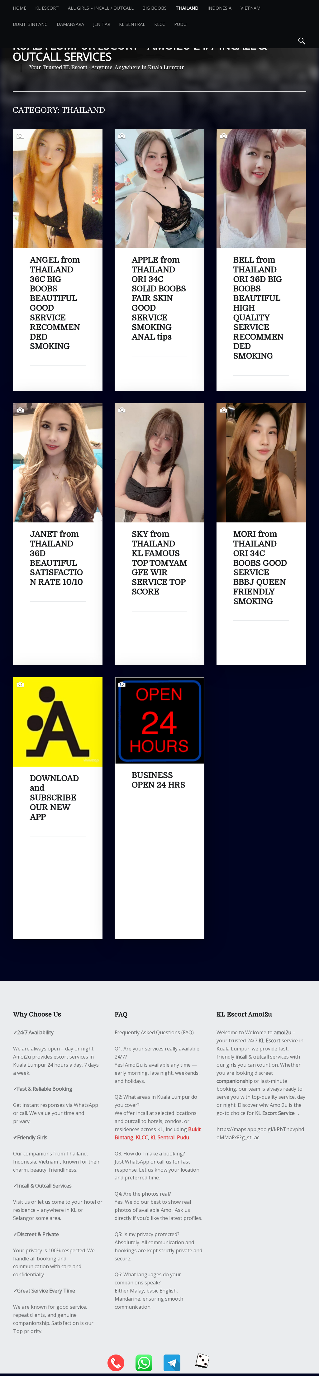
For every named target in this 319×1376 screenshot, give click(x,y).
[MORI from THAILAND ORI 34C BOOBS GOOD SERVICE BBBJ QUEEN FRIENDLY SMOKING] (261, 406)
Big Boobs (154, 8)
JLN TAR (101, 24)
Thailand (187, 8)
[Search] (301, 40)
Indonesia (219, 8)
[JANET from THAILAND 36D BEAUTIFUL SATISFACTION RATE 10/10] (57, 406)
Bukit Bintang (30, 24)
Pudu (180, 24)
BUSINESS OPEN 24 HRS (158, 780)
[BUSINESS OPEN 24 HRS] (159, 681)
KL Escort (47, 8)
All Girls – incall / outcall (101, 8)
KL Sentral (132, 24)
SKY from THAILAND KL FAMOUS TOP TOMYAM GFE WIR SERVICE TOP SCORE (159, 563)
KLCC (159, 24)
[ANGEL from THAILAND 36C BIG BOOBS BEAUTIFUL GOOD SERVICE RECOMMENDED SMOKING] (57, 132)
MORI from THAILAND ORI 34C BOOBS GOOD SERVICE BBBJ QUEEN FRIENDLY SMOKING (260, 568)
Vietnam (250, 8)
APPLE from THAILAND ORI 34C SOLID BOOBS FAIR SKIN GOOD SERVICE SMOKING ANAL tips (159, 298)
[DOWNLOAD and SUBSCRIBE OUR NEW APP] (57, 681)
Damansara (70, 24)
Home (19, 8)
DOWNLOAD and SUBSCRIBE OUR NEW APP (54, 797)
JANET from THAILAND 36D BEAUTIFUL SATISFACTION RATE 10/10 (56, 558)
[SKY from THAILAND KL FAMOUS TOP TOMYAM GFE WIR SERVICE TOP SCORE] (159, 406)
